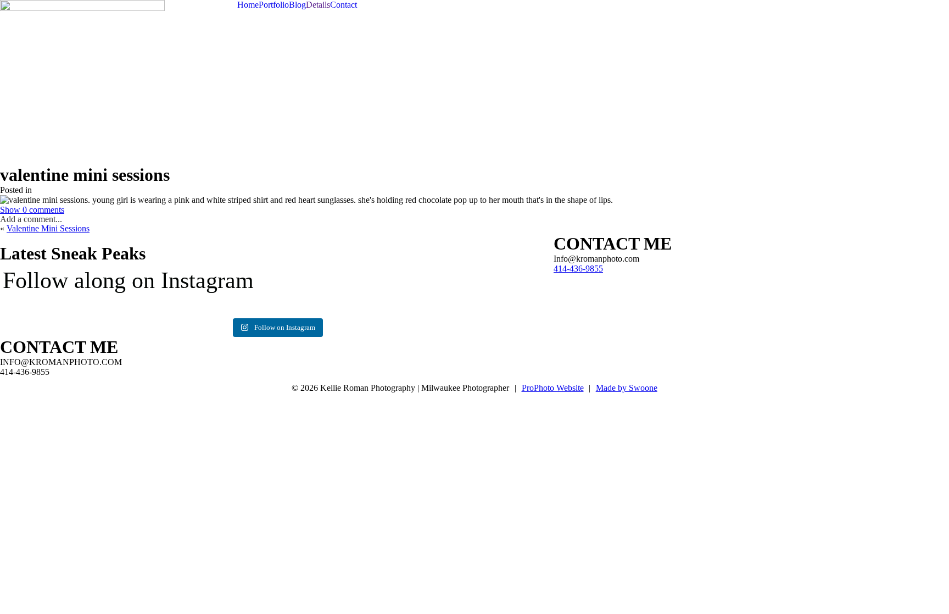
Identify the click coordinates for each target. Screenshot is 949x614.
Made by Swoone (626, 387)
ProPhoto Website (553, 387)
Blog (297, 4)
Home (248, 4)
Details (318, 4)
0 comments (32, 209)
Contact (343, 4)
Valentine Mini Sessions (48, 228)
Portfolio (274, 4)
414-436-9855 (578, 268)
